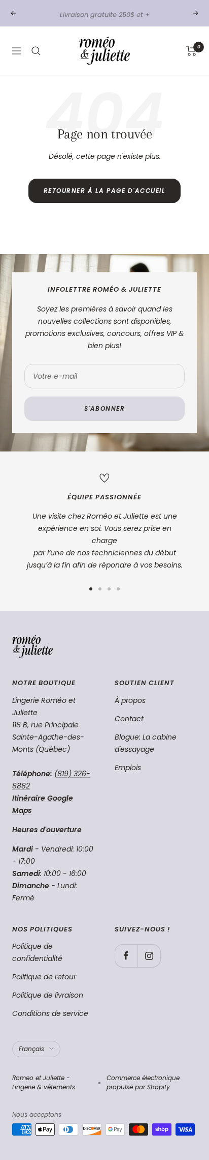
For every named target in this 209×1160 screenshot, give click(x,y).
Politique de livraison (47, 995)
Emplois (128, 767)
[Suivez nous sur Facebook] (126, 955)
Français (31, 1048)
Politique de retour (44, 977)
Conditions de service (50, 1013)
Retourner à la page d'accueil (105, 190)
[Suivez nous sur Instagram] (148, 955)
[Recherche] (36, 50)
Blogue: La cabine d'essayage (146, 743)
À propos (130, 700)
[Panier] (191, 51)
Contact (129, 719)
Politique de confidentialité (37, 952)
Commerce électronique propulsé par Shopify (143, 1082)
